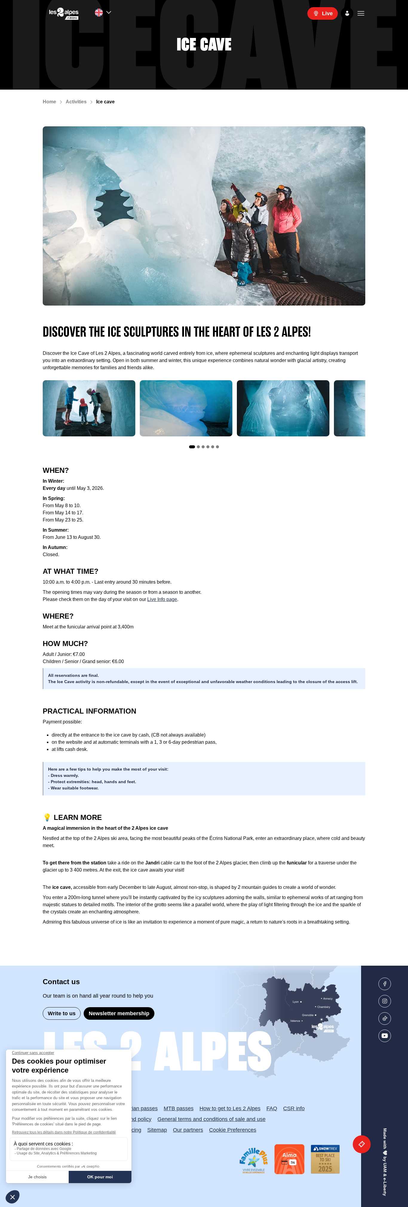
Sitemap (157, 1130)
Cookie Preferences (232, 1130)
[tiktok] (384, 1018)
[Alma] (289, 1159)
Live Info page (162, 599)
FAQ (271, 1108)
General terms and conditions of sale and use (211, 1119)
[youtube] (384, 1036)
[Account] (347, 13)
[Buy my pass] (362, 1144)
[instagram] (384, 1001)
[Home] (64, 13)
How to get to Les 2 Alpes (230, 1108)
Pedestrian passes (135, 1108)
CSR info (294, 1108)
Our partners (188, 1130)
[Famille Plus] (254, 1160)
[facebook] (384, 984)
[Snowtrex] (325, 1159)
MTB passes (179, 1108)
